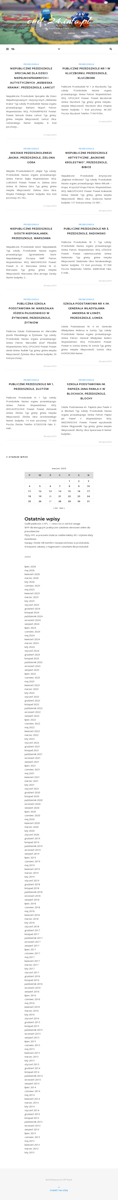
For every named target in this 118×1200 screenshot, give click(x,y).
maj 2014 (30, 1094)
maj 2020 (30, 819)
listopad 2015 (32, 1026)
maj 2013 (30, 1140)
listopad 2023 (32, 658)
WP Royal (67, 1179)
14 (59, 491)
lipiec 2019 (30, 857)
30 (78, 501)
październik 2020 (34, 800)
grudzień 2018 (32, 884)
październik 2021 (34, 754)
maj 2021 (30, 773)
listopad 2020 (32, 796)
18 (29, 496)
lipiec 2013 (30, 1133)
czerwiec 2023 (32, 677)
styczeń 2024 (32, 650)
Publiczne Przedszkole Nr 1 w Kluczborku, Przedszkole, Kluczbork (86, 73)
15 (69, 491)
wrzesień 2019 (33, 849)
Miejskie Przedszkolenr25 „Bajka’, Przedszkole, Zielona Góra (31, 157)
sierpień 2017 (32, 945)
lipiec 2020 (30, 811)
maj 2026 (30, 570)
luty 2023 (30, 692)
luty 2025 (30, 600)
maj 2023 (30, 681)
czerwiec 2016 (32, 999)
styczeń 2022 (32, 742)
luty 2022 (30, 738)
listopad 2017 (32, 934)
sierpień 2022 (32, 715)
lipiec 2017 (30, 949)
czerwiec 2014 (32, 1091)
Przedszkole (31, 64)
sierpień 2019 (32, 853)
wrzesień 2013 (33, 1125)
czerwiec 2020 (32, 815)
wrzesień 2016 (33, 987)
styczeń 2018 (32, 926)
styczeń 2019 (32, 880)
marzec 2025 (32, 597)
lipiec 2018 (30, 903)
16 (78, 491)
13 (50, 491)
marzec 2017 (32, 964)
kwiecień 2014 (32, 1098)
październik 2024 (34, 616)
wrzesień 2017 (33, 941)
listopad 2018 (32, 888)
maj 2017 (30, 957)
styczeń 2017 (32, 972)
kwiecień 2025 (32, 593)
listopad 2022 (32, 704)
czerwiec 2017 (32, 953)
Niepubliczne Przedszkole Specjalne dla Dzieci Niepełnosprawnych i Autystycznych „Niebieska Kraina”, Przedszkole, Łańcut (31, 78)
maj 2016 (30, 1003)
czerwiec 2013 (32, 1137)
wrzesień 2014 (33, 1079)
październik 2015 (34, 1029)
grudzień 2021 (32, 746)
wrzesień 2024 (33, 620)
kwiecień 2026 (32, 574)
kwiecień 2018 (32, 914)
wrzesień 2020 (33, 803)
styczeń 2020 (32, 834)
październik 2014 (34, 1075)
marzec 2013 (32, 1148)
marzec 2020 (32, 826)
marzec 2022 (32, 734)
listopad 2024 (32, 612)
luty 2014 (30, 1106)
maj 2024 (30, 635)
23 (78, 496)
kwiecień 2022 (32, 731)
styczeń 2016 (32, 1018)
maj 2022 (30, 727)
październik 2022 (34, 708)
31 (88, 501)
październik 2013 (34, 1121)
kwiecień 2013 (32, 1144)
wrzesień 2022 (33, 712)
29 (69, 501)
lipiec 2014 (30, 1087)
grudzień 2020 (32, 792)
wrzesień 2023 (33, 666)
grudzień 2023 (32, 654)
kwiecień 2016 (32, 1006)
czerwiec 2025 (32, 585)
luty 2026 (30, 581)
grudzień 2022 (32, 700)
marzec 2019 (32, 872)
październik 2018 (34, 891)
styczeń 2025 (32, 604)
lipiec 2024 (30, 627)
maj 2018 (30, 911)
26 (40, 501)
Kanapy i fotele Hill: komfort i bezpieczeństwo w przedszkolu (57, 542)
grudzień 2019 (32, 838)
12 (40, 491)
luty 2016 (30, 1014)
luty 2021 (30, 784)
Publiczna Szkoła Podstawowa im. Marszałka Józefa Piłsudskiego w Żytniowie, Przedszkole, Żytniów (31, 313)
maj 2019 (30, 865)
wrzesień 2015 (33, 1033)
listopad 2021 (32, 750)
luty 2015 (30, 1060)
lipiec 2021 (30, 765)
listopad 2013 (32, 1117)
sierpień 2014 (32, 1083)
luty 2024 (30, 646)
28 (59, 501)
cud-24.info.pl (59, 20)
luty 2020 (30, 830)
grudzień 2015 (32, 1022)
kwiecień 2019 (32, 869)
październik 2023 (34, 662)
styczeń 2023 (32, 696)
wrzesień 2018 (33, 895)
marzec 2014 (32, 1102)
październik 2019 (34, 846)
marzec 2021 (32, 780)
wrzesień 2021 (33, 757)
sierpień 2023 (32, 669)
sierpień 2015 (32, 1037)
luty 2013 (30, 1152)
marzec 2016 (32, 1010)
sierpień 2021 (32, 761)
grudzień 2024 (32, 608)
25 (29, 501)
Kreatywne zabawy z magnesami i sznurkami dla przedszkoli (56, 546)
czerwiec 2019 (32, 861)
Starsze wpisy (18, 457)
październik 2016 (34, 983)
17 (88, 491)
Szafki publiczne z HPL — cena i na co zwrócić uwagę (52, 523)
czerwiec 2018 (32, 907)
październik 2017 (34, 937)
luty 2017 (30, 968)
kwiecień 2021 (32, 777)
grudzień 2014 (32, 1068)
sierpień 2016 (32, 991)
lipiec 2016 (30, 995)
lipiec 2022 (30, 719)
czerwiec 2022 (32, 723)
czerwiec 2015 (32, 1045)
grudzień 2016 (32, 976)
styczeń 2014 (32, 1110)
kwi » (62, 507)
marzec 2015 (32, 1056)
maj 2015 (30, 1048)
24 (88, 496)
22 (69, 496)
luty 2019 (30, 876)
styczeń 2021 (32, 788)
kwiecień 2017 (32, 960)
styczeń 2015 (32, 1064)
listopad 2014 (32, 1071)
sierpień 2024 (32, 623)
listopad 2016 (32, 980)
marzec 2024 (32, 643)
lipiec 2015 (30, 1041)
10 (88, 486)
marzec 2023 (32, 689)
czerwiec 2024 (32, 631)
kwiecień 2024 (32, 639)
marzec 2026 (32, 577)
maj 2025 (30, 589)
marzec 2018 (32, 918)
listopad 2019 (32, 842)
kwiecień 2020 (32, 823)
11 (29, 491)
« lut (55, 507)
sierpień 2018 (32, 899)
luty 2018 (30, 922)
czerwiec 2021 (32, 769)
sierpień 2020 (32, 807)
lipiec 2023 (30, 673)
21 (59, 496)
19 (40, 496)
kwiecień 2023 (32, 685)
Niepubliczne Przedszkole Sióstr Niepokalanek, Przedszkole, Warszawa (31, 233)
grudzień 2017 (32, 930)
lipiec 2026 (30, 566)
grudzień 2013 (32, 1114)
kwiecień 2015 (32, 1052)
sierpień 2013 (32, 1129)
